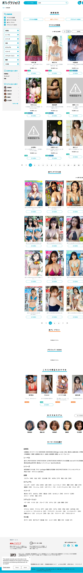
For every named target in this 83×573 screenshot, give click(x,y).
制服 (38, 478)
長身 (78, 485)
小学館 (81, 452)
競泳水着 (46, 478)
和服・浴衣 (66, 478)
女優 (49, 509)
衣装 (6, 43)
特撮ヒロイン (29, 513)
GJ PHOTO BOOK (52, 461)
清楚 (38, 496)
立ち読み (33, 73)
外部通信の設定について (51, 564)
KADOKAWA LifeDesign (52, 452)
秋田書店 (26, 452)
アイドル (40, 509)
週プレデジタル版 (11, 20)
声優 (66, 509)
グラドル (29, 509)
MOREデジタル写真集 (63, 461)
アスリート (60, 513)
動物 (61, 520)
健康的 (28, 487)
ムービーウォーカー (64, 454)
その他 (7, 64)
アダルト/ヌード (70, 513)
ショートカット (59, 485)
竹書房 (32, 454)
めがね (56, 478)
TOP (3, 7)
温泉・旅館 (63, 502)
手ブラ (28, 520)
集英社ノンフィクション (43, 463)
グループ (44, 502)
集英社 (70, 452)
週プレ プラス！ (11, 22)
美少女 (28, 493)
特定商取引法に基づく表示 (37, 564)
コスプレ (29, 478)
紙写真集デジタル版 (29, 469)
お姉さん (38, 493)
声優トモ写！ (27, 472)
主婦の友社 (75, 452)
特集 (5, 78)
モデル (57, 509)
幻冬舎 (65, 452)
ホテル (53, 502)
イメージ (7, 51)
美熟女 (48, 493)
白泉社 (46, 454)
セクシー (29, 496)
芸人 (51, 513)
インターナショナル (64, 487)
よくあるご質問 (62, 564)
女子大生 (74, 509)
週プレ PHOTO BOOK (30, 461)
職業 (6, 60)
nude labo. (40, 472)
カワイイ (69, 493)
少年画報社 (27, 454)
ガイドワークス (34, 452)
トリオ (35, 502)
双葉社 (56, 454)
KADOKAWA (42, 452)
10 (68, 165)
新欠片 (42, 454)
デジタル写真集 (11, 17)
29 (74, 165)
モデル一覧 (15, 103)
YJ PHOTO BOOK (41, 461)
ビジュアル (8, 47)
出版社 (7, 30)
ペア (27, 502)
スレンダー (30, 485)
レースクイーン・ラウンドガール (35, 511)
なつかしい (58, 493)
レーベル (7, 35)
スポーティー (50, 487)
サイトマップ (78, 564)
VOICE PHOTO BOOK (62, 469)
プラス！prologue (41, 469)
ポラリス (34, 472)
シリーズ (7, 39)
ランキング (6, 76)
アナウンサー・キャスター (57, 511)
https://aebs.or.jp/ (22, 556)
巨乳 (40, 485)
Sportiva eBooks (56, 463)
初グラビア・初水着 (40, 520)
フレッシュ (38, 487)
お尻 (48, 485)
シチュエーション (9, 55)
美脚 (70, 485)
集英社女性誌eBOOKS (30, 463)
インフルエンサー (74, 511)
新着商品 (6, 73)
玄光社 (61, 452)
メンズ (53, 520)
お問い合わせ (70, 564)
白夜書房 (51, 454)
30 (78, 165)
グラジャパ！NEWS (12, 25)
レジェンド (41, 513)
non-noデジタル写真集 (76, 461)
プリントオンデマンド (74, 469)
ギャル (76, 487)
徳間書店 (37, 454)
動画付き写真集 (50, 469)
